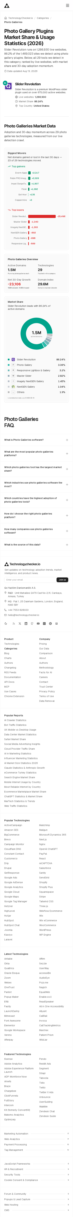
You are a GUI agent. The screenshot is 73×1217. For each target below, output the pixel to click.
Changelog (10, 667)
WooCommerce (47, 925)
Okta (7, 963)
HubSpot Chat (12, 925)
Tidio (42, 1082)
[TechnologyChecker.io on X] (20, 624)
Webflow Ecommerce (50, 910)
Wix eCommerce (48, 920)
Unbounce (44, 1097)
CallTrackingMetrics (50, 1025)
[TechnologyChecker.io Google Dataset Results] (56, 624)
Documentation (12, 677)
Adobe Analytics (13, 1063)
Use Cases (10, 691)
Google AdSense (13, 882)
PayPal (43, 853)
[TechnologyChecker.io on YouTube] (38, 624)
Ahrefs (7, 1081)
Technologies (11, 643)
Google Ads (10, 877)
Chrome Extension (14, 696)
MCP (6, 686)
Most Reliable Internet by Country (22, 786)
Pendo (42, 1058)
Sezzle (43, 963)
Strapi (42, 1073)
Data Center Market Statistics (20, 734)
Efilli (6, 1001)
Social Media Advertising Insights (22, 744)
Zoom (7, 977)
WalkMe (43, 1106)
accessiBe (45, 973)
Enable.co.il (45, 996)
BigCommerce (11, 834)
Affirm (42, 958)
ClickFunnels (11, 1095)
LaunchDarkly (12, 1011)
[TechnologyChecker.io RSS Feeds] (14, 624)
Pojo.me (43, 982)
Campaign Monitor (14, 844)
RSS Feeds (10, 672)
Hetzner (8, 906)
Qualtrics (9, 968)
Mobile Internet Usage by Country (22, 782)
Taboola (43, 1078)
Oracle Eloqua (12, 973)
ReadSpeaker (46, 1001)
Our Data (44, 648)
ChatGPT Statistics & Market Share (23, 796)
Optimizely (10, 1119)
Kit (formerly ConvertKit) (17, 1110)
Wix (41, 915)
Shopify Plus (46, 887)
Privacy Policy (47, 691)
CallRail (43, 1015)
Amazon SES (11, 829)
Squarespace (46, 891)
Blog (6, 653)
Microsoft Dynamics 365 (52, 834)
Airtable (8, 958)
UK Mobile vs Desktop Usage (20, 729)
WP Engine (45, 934)
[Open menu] (68, 5)
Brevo (7, 839)
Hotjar (7, 915)
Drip (6, 863)
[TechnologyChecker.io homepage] (7, 5)
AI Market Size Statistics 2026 (21, 763)
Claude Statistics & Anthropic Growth (24, 767)
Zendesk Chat (47, 1111)
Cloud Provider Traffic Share (19, 748)
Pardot (8, 992)
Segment (44, 1068)
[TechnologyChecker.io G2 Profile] (50, 624)
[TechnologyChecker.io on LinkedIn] (26, 624)
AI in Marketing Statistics (17, 753)
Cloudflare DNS (12, 849)
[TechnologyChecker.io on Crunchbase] (44, 624)
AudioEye (44, 977)
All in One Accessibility (51, 1006)
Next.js (43, 839)
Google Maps (11, 896)
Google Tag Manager (15, 901)
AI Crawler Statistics (15, 720)
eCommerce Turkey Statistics (20, 772)
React (42, 858)
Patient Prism (46, 1034)
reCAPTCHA (45, 863)
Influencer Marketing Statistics (21, 758)
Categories (43, 18)
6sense (8, 1058)
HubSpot (9, 920)
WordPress (45, 930)
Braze (7, 1086)
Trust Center (46, 686)
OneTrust (9, 987)
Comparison (46, 653)
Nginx (42, 844)
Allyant (43, 1011)
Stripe (42, 896)
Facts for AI (45, 672)
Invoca (43, 1020)
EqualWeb (44, 992)
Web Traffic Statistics (15, 805)
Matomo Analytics (14, 1114)
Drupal (7, 868)
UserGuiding (45, 1101)
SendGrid (44, 877)
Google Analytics (13, 887)
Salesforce (45, 868)
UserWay (44, 968)
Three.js (43, 906)
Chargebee (10, 1090)
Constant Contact (14, 853)
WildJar (43, 1039)
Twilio (42, 1087)
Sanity (42, 872)
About (42, 658)
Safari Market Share (15, 739)
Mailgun (43, 829)
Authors (8, 662)
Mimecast (9, 1015)
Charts (8, 658)
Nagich (43, 987)
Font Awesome (12, 1020)
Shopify (43, 882)
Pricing (43, 643)
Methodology (46, 667)
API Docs (9, 681)
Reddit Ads (45, 1063)
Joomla (8, 930)
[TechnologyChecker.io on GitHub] (32, 624)
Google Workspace (14, 1030)
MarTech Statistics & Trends (19, 801)
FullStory (9, 1100)
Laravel (8, 939)
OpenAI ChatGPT (48, 849)
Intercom (9, 1105)
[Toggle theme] (7, 623)
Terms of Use (46, 696)
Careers (43, 677)
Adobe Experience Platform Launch (19, 1070)
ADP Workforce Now (15, 1076)
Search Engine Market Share (19, 777)
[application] (36, 186)
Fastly (7, 1006)
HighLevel (9, 910)
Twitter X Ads (46, 1092)
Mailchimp (44, 825)
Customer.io (10, 858)
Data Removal (46, 701)
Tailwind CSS (46, 901)
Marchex (43, 1030)
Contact (43, 681)
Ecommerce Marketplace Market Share (25, 791)
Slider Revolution (28, 84)
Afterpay (8, 1039)
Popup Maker (11, 996)
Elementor (9, 1025)
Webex (8, 982)
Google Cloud (11, 891)
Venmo (8, 1034)
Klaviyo (8, 934)
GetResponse (11, 872)
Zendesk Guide (47, 1116)
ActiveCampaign (13, 825)
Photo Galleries (13, 22)
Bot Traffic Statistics (15, 724)
